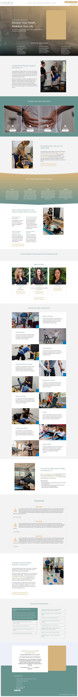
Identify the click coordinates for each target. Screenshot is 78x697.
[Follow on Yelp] (19, 690)
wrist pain (46, 476)
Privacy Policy (73, 694)
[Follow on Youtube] (18, 690)
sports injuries (55, 476)
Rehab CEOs (64, 694)
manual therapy (22, 577)
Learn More (12, 130)
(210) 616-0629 (73, 4)
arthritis (49, 476)
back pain (62, 475)
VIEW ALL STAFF (39, 298)
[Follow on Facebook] (16, 690)
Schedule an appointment (48, 164)
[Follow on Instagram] (14, 690)
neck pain (42, 476)
